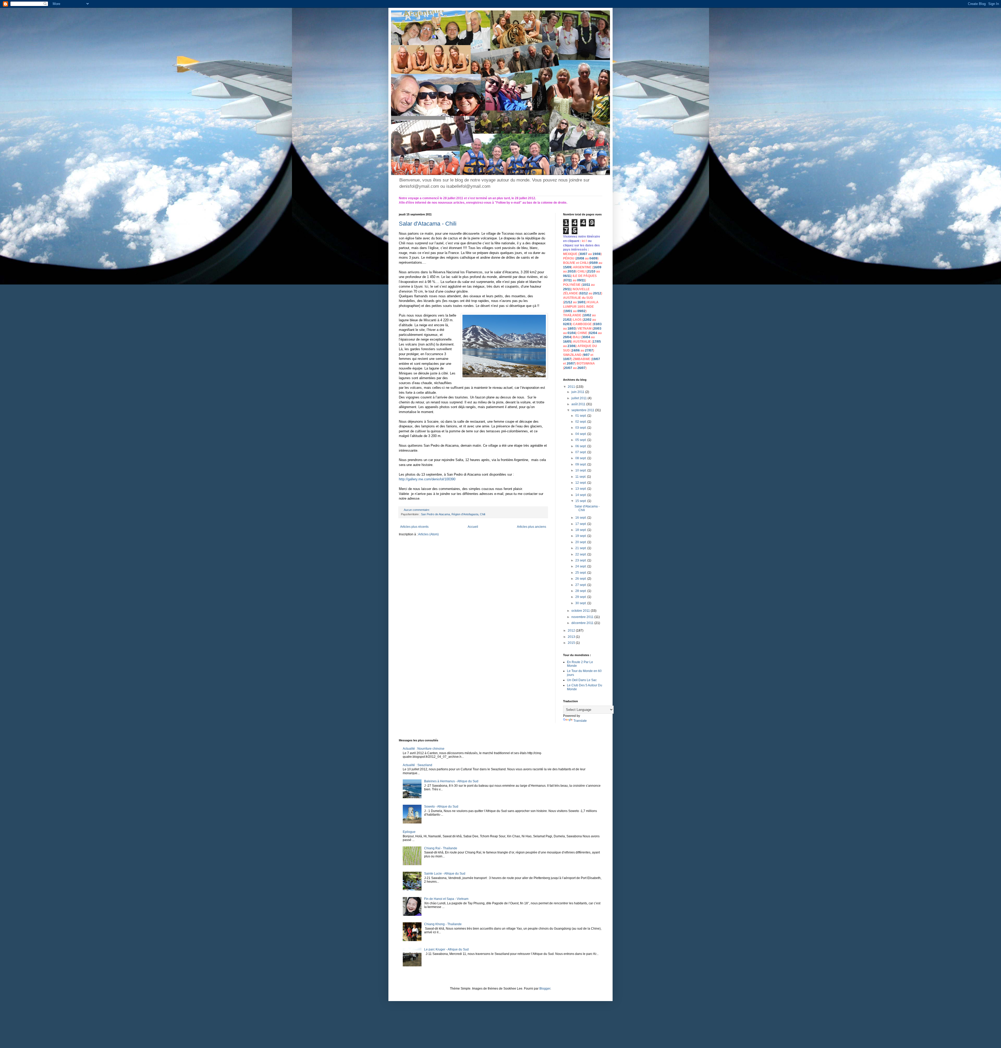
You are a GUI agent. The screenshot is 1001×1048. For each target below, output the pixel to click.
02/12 (584, 293)
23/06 (571, 346)
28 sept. (581, 591)
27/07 (589, 350)
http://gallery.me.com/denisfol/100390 (427, 479)
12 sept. (581, 482)
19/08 (597, 254)
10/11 (586, 285)
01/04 (571, 333)
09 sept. (581, 464)
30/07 (583, 254)
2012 (572, 630)
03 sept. (581, 427)
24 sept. (581, 566)
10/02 (587, 315)
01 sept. (581, 415)
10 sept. (581, 470)
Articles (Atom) (428, 534)
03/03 (598, 324)
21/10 (591, 271)
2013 (572, 637)
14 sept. (581, 495)
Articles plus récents (414, 527)
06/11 (567, 276)
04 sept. (581, 434)
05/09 (594, 263)
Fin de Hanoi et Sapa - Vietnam (446, 899)
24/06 (576, 350)
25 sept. (581, 572)
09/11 (581, 280)
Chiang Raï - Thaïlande (440, 848)
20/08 (580, 258)
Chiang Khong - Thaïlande (443, 924)
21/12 (568, 302)
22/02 (587, 320)
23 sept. (581, 560)
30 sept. (581, 603)
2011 (572, 387)
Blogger (544, 988)
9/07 (586, 355)
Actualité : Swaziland (417, 765)
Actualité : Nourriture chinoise (423, 748)
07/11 (568, 280)
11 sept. (581, 476)
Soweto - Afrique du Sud (441, 806)
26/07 (581, 368)
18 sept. (581, 530)
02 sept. (581, 421)
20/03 (597, 328)
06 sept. (581, 446)
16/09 (597, 267)
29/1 (566, 289)
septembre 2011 (583, 410)
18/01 (581, 306)
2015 (572, 643)
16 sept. (581, 517)
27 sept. (581, 585)
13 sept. (581, 488)
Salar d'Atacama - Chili (427, 223)
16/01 (581, 302)
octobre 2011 (581, 611)
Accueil (473, 527)
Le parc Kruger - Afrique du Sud (446, 949)
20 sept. (581, 542)
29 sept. (581, 597)
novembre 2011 (582, 617)
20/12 (597, 293)
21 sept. (581, 548)
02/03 (567, 324)
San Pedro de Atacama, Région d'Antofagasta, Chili (453, 514)
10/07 (567, 359)
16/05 (567, 341)
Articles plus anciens (531, 527)
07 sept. (581, 452)
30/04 (586, 337)
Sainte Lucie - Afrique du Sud (444, 873)
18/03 (571, 328)
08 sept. (581, 458)
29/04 (567, 337)
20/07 (571, 363)
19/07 (596, 359)
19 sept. (581, 536)
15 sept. (581, 501)
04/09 (593, 258)
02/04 (593, 333)
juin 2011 (578, 392)
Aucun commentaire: (417, 509)
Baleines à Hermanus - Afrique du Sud (451, 781)
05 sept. (581, 440)
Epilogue (409, 832)
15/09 (567, 267)
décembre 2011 (582, 623)
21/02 (567, 320)
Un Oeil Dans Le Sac (582, 680)
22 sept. (581, 554)
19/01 (568, 311)
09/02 (581, 311)
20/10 (571, 271)
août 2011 (578, 404)
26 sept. (581, 578)
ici (584, 241)
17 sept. (581, 524)
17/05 (597, 341)
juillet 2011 (579, 398)
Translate (580, 721)
